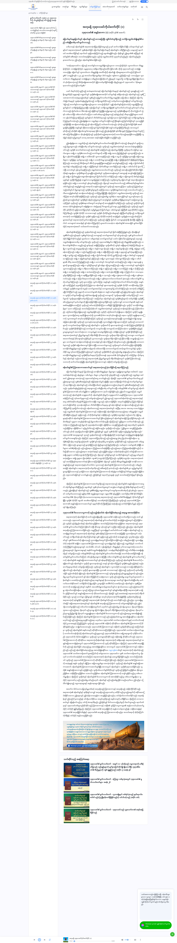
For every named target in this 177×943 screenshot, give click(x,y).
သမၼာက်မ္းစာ (113, 650)
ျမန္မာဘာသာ (135, 1)
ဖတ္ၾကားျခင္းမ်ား (43, 13)
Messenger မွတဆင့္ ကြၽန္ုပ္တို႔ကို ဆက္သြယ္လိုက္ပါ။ (157, 925)
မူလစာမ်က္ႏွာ (56, 7)
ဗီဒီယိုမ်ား (74, 7)
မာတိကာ (67, 19)
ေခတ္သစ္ (134, 7)
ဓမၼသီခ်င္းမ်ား (83, 7)
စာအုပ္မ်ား (66, 7)
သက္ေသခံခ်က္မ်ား (123, 7)
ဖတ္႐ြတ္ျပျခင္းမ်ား (95, 7)
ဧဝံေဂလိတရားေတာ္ (109, 7)
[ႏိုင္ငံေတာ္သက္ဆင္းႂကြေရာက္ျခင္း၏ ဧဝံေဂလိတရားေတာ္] (34, 7)
